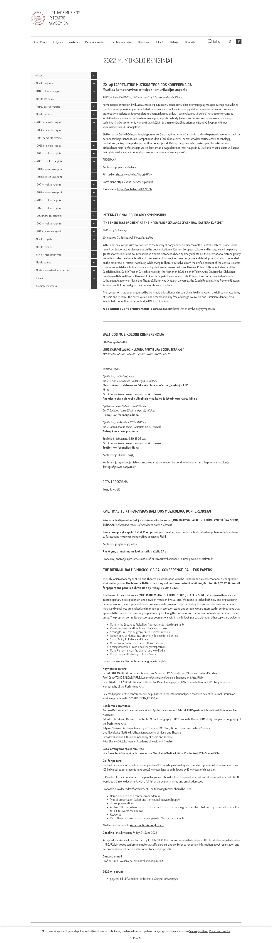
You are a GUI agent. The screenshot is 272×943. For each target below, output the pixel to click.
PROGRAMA (109, 159)
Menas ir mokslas (95, 42)
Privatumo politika (219, 931)
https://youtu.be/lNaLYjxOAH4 (135, 174)
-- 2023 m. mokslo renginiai (48, 137)
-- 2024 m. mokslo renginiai (48, 130)
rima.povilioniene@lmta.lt (198, 559)
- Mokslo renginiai (43, 114)
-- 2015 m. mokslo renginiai (47, 200)
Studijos (56, 42)
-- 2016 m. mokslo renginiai (48, 192)
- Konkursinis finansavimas (47, 254)
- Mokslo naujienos (43, 83)
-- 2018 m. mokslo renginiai (48, 176)
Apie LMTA (39, 42)
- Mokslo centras (42, 262)
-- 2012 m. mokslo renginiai (47, 223)
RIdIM (163, 536)
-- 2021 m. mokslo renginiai (47, 153)
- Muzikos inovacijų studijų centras (51, 270)
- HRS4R (38, 278)
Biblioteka (144, 42)
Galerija (174, 42)
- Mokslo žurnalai (43, 246)
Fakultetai (73, 42)
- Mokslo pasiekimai (44, 98)
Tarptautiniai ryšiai (121, 42)
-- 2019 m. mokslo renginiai (48, 168)
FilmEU (160, 42)
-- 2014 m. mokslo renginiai (47, 207)
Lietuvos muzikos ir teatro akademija (64, 18)
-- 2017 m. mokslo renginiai (47, 184)
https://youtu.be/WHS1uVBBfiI (134, 189)
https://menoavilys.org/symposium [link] (194, 309)
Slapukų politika (198, 931)
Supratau (136, 938)
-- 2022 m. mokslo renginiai (48, 145)
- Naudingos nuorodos (45, 285)
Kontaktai (190, 42)
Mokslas (38, 75)
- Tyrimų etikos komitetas (47, 106)
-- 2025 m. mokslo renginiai (48, 122)
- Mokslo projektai (43, 239)
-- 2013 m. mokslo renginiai (48, 215)
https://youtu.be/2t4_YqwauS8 (135, 182)
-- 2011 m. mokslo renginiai (47, 231)
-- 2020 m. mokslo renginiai (48, 161)
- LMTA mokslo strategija (46, 91)
